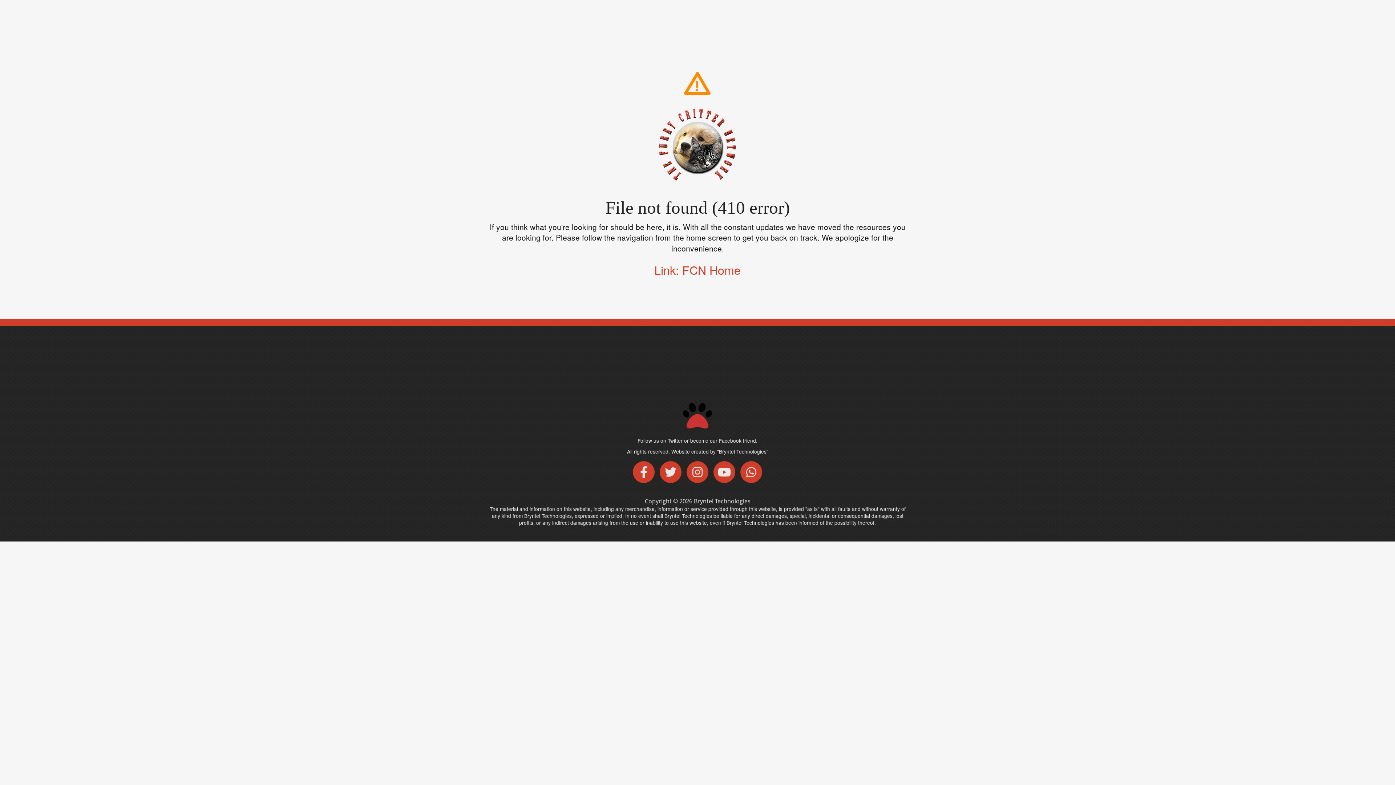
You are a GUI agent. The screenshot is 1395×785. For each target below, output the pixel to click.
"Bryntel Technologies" (742, 451)
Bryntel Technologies (722, 501)
